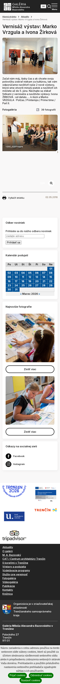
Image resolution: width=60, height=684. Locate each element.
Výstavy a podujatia (14, 566)
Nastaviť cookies (30, 680)
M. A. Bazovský (11, 555)
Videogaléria (10, 582)
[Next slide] (58, 152)
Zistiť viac (30, 369)
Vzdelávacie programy (16, 570)
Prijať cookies (17, 675)
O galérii (7, 551)
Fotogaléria (9, 578)
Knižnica (7, 593)
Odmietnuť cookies (41, 675)
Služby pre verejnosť (15, 574)
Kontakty (7, 589)
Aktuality (25, 16)
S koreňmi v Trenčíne (15, 562)
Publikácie (8, 586)
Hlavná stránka (9, 16)
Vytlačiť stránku (16, 197)
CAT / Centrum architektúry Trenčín (23, 558)
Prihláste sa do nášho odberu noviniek (29, 231)
